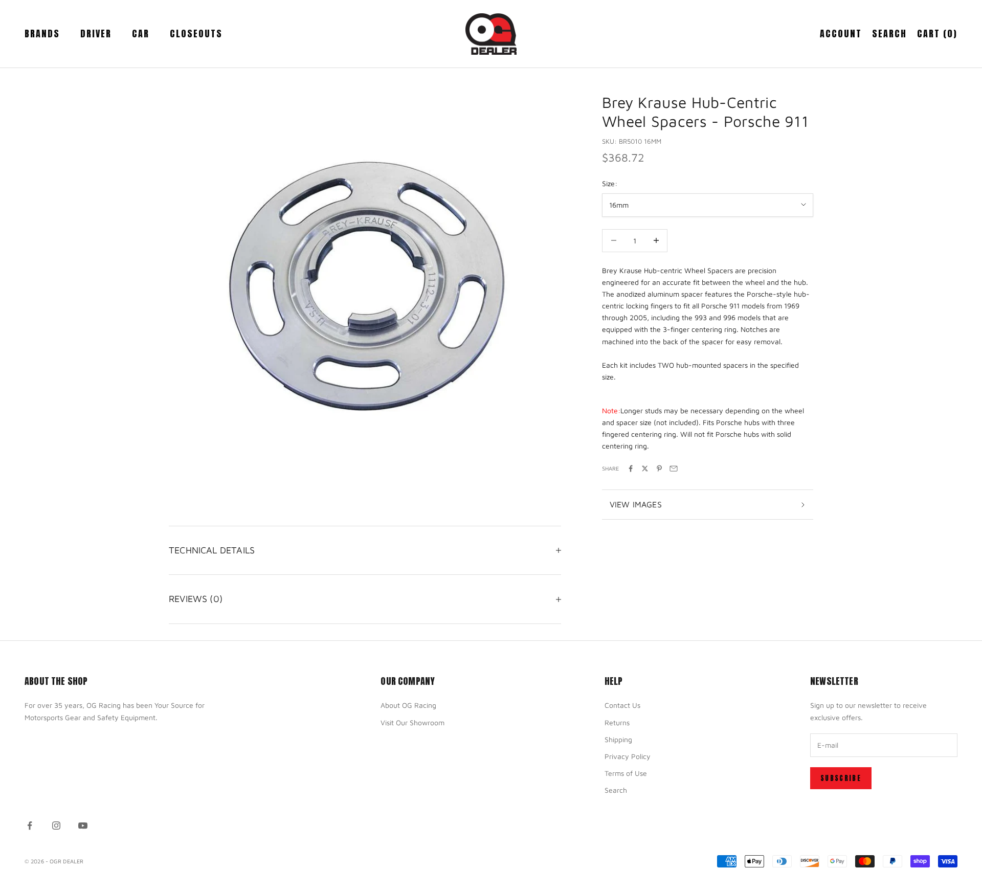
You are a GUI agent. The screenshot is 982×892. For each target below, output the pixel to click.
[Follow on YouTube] (83, 825)
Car (140, 33)
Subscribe (840, 778)
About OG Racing (408, 705)
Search (616, 790)
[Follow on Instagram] (56, 825)
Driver (95, 33)
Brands (42, 33)
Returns (617, 722)
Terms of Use (626, 773)
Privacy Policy (628, 756)
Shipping (618, 739)
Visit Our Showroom (412, 722)
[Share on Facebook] (631, 468)
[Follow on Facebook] (30, 825)
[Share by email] (673, 468)
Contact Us (622, 705)
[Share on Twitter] (645, 468)
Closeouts (196, 33)
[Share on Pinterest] (659, 468)
